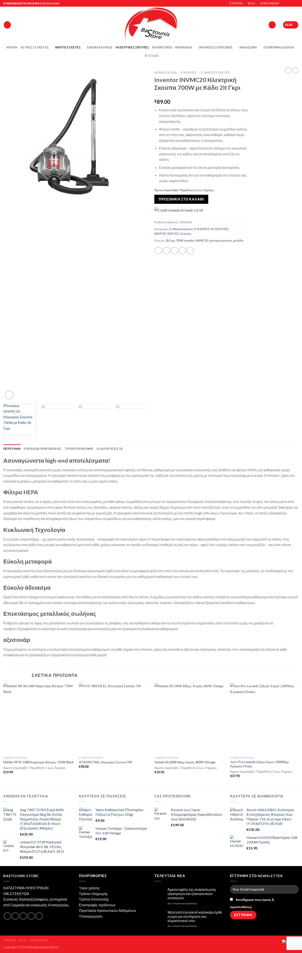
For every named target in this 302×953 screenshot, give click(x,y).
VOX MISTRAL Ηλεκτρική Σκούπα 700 (105, 762)
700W (179, 240)
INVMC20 (201, 240)
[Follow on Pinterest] (39, 916)
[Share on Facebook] (158, 250)
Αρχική (11, 47)
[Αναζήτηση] (7, 25)
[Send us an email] (296, 3)
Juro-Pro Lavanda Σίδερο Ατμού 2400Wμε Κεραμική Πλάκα (259, 764)
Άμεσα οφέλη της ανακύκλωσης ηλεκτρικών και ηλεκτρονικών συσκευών (192, 893)
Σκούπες (185, 233)
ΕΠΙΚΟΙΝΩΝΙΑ (269, 3)
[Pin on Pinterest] (182, 250)
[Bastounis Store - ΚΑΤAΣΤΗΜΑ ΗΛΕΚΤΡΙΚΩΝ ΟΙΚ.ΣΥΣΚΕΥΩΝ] (151, 25)
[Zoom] (9, 395)
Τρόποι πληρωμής (93, 893)
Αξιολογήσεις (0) (109, 449)
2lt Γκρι (170, 240)
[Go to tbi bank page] (178, 210)
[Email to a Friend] (174, 250)
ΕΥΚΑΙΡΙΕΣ (189, 72)
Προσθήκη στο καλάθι (181, 199)
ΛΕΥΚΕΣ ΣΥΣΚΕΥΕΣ (34, 47)
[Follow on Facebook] (284, 3)
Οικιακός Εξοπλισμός (216, 47)
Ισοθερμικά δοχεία (279, 47)
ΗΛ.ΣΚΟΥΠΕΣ (219, 229)
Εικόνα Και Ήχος (100, 47)
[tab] (12, 448)
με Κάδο (238, 240)
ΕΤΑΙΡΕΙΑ (236, 3)
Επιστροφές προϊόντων (97, 905)
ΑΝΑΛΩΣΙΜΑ (248, 47)
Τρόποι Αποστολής (94, 899)
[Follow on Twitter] (292, 3)
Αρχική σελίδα (165, 72)
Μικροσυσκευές (68, 47)
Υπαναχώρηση (90, 916)
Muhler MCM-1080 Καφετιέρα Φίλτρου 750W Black (38, 762)
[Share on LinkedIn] (190, 250)
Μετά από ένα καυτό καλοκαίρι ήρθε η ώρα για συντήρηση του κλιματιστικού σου (195, 916)
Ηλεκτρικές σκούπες (132, 47)
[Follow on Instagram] (288, 3)
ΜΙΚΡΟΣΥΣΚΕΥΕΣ (166, 233)
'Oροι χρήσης (89, 888)
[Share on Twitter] (166, 250)
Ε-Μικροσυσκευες (215, 72)
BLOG (251, 3)
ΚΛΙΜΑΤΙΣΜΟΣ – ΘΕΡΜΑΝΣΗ (172, 47)
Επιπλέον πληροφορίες (43, 449)
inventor (189, 240)
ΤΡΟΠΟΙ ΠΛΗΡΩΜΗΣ (79, 449)
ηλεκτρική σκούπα (220, 240)
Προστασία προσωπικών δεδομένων (107, 910)
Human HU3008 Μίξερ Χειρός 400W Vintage (185, 762)
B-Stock (152, 56)
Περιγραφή (12, 449)
